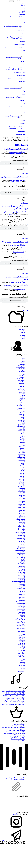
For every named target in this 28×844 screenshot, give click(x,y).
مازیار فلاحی (21, 582)
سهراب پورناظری (20, 502)
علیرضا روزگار (21, 547)
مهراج (23, 651)
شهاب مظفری (21, 527)
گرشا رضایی (21, 578)
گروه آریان (22, 579)
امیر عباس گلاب (20, 405)
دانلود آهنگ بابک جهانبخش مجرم (17, 736)
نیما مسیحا (22, 662)
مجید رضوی (22, 597)
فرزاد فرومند (21, 144)
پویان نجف (22, 442)
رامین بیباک (22, 468)
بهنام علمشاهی (21, 430)
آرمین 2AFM (21, 368)
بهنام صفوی (22, 429)
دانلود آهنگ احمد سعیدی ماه (18, 739)
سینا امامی (22, 510)
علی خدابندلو (21, 535)
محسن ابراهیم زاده (20, 601)
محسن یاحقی (21, 606)
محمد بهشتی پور (21, 610)
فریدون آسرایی (21, 567)
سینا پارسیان (21, 511)
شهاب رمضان (21, 526)
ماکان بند (22, 585)
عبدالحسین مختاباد (20, 532)
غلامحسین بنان (21, 557)
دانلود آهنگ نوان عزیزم (19, 740)
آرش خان (22, 364)
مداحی (23, 330)
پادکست (23, 8)
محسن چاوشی (21, 603)
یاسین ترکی (22, 669)
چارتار (23, 445)
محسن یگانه (22, 607)
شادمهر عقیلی (21, 520)
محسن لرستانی (21, 604)
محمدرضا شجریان (20, 618)
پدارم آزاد (22, 434)
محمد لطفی (22, 615)
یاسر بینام (22, 668)
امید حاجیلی (22, 399)
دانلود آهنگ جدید (20, 152)
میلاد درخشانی (21, 650)
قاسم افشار (22, 570)
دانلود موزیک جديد (22, 247)
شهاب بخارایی (21, 525)
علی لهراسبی (21, 541)
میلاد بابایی (22, 649)
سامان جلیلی (21, 491)
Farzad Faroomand (16, 181)
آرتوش (23, 359)
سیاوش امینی (21, 507)
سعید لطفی (22, 498)
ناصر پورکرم (21, 654)
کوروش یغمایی (21, 576)
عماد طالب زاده (21, 553)
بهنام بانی (22, 427)
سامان (23, 489)
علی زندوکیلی (21, 536)
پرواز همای (22, 437)
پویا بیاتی (23, 440)
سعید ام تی (22, 494)
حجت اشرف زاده (20, 452)
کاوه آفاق (22, 573)
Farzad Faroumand (15, 153)
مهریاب (23, 646)
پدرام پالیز (22, 436)
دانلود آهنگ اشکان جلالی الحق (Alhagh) (15, 694)
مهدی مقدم (22, 638)
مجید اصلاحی (21, 594)
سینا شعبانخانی (21, 517)
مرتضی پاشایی (21, 622)
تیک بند (23, 443)
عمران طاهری (21, 554)
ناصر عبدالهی (21, 657)
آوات (23, 374)
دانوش (23, 464)
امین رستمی (22, 412)
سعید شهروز (21, 495)
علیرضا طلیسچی (20, 548)
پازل (24, 432)
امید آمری (22, 396)
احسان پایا (22, 377)
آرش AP (22, 362)
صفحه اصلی (22, 3)
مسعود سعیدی (21, 625)
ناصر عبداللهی (6, 211)
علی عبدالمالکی (21, 538)
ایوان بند (23, 417)
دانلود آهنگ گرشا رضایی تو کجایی (16, 730)
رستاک (23, 470)
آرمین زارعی (21, 370)
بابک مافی (22, 421)
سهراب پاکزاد (21, 501)
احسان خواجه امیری (19, 378)
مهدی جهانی (22, 637)
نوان (24, 659)
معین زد (23, 634)
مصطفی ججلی (21, 631)
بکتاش (23, 423)
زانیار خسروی (21, 486)
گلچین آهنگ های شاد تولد (18, 581)
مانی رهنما (22, 587)
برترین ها (19, 6)
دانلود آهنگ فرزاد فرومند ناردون (15, 149)
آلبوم (23, 11)
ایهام (24, 415)
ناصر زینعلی (22, 656)
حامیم (23, 451)
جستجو (11, 0)
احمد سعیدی (22, 384)
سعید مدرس (21, 499)
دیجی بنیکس (22, 465)
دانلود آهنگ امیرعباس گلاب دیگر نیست (15, 725)
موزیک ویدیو (22, 9)
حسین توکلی (21, 454)
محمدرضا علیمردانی (20, 619)
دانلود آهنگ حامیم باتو (19, 724)
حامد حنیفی (22, 448)
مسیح (23, 629)
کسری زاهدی (21, 575)
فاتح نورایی (22, 558)
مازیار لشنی (22, 584)
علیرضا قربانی (21, 551)
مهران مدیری (21, 644)
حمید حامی (22, 458)
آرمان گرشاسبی (20, 367)
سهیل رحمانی (21, 504)
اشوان (23, 390)
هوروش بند (22, 665)
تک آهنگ (23, 5)
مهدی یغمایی (21, 641)
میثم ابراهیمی (21, 647)
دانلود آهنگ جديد (21, 245)
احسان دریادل (21, 380)
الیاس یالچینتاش (21, 393)
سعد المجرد (22, 492)
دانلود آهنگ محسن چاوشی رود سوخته (15, 731)
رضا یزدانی (22, 479)
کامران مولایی (21, 572)
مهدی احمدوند (21, 635)
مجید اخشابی (21, 592)
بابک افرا (23, 418)
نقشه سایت (22, 12)
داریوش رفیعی (21, 463)
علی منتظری (21, 542)
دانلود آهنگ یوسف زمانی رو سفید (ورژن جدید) (13, 699)
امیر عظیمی (22, 406)
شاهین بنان (22, 522)
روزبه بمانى (22, 482)
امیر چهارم (22, 402)
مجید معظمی (21, 600)
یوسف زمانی (21, 671)
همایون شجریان (21, 663)
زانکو (23, 485)
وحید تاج (23, 666)
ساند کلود (15, 814)
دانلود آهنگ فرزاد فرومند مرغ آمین (14, 177)
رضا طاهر (22, 476)
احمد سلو (22, 386)
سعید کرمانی (21, 496)
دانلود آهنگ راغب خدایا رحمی (17, 779)
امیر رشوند (22, 403)
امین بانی (22, 411)
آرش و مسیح (21, 365)
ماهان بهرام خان (20, 588)
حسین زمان (22, 455)
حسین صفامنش (21, 457)
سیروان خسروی (20, 508)
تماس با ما (22, 14)
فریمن (23, 569)
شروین (23, 523)
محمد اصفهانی (21, 609)
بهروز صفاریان (21, 426)
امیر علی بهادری (21, 408)
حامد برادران (21, 446)
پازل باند (23, 433)
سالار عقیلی (22, 488)
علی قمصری (21, 539)
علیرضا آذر (22, 544)
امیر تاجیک (22, 401)
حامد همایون (22, 449)
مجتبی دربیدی (21, 589)
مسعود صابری (21, 626)
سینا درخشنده (21, 514)
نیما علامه (22, 660)
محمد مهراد (22, 616)
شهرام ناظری (21, 529)
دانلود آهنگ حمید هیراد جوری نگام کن (15, 777)
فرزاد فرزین (22, 561)
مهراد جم (22, 643)
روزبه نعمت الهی (20, 483)
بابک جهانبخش (21, 420)
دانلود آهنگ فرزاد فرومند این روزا (15, 242)
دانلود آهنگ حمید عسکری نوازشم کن (15, 698)
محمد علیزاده (21, 613)
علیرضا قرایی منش (20, 550)
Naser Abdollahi (13, 214)
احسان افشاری (21, 375)
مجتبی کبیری (21, 591)
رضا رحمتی (22, 473)
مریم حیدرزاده (21, 623)
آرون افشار (22, 371)
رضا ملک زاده (21, 477)
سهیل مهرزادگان (20, 519)
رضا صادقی (22, 474)
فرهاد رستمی (21, 566)
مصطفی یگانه (21, 632)
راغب (23, 467)
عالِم (23, 530)
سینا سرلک (22, 516)
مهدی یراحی (22, 640)
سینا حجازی (22, 513)
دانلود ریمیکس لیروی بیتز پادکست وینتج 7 (14, 692)
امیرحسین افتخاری (20, 409)
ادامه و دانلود (24, 173)
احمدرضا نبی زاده (20, 389)
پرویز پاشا (22, 439)
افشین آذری (22, 392)
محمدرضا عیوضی (20, 620)
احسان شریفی (21, 381)
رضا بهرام (22, 471)
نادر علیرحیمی (21, 653)
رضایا (23, 480)
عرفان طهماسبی (20, 533)
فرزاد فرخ (22, 560)
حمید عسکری (21, 460)
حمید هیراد (22, 461)
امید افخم (22, 398)
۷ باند (23, 358)
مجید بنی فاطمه (21, 595)
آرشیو (23, 338)
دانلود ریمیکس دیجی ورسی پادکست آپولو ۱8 (13, 691)
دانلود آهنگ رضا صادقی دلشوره (17, 737)
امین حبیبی (22, 414)
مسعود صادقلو (21, 628)
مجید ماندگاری (21, 598)
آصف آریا (22, 372)
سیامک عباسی (21, 505)
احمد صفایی (22, 387)
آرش (23, 361)
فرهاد (23, 564)
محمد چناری (22, 612)
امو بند (23, 395)
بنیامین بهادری (21, 424)
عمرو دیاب (22, 556)
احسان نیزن (22, 383)
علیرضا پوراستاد (21, 545)
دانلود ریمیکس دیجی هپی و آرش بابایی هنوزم (13, 704)
